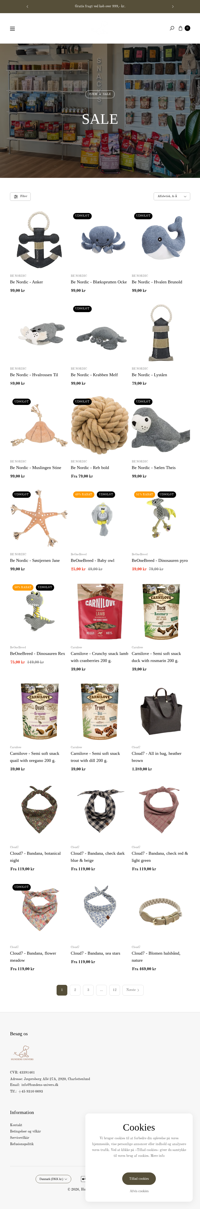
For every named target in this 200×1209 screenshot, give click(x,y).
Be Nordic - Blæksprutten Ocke (99, 281)
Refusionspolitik (22, 1144)
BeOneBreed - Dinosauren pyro (160, 560)
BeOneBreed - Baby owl (92, 560)
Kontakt (16, 1125)
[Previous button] (27, 6)
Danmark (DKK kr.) (51, 1179)
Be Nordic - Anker (26, 281)
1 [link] (62, 990)
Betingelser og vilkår (25, 1131)
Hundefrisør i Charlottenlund (100, 6)
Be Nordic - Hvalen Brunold (157, 281)
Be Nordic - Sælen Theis (154, 467)
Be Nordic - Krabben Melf (94, 374)
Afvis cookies (139, 1191)
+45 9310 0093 (30, 1091)
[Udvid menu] (12, 28)
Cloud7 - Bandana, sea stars (95, 953)
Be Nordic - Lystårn (149, 374)
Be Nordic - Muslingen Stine (35, 467)
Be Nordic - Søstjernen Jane (35, 560)
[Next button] (172, 6)
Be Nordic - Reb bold (90, 467)
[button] (172, 28)
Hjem (93, 94)
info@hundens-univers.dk (39, 1085)
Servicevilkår (19, 1138)
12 (115, 990)
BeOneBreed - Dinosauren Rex (37, 653)
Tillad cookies (139, 1178)
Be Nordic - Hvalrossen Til (34, 374)
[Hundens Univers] (100, 27)
